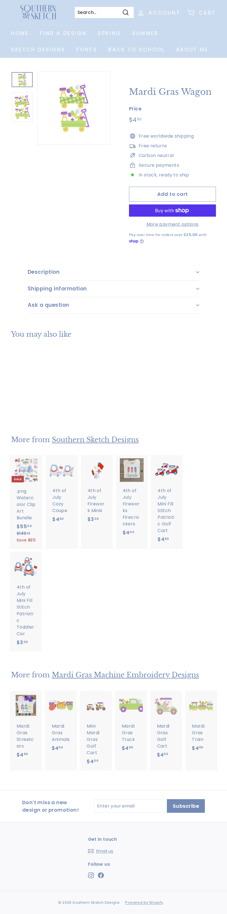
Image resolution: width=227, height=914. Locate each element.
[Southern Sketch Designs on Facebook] (101, 875)
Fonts (86, 49)
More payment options (172, 224)
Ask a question (48, 305)
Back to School (136, 49)
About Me (192, 49)
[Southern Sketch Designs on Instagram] (91, 875)
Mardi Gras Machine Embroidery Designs (125, 675)
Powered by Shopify (144, 902)
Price (135, 108)
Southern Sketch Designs (95, 440)
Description (44, 272)
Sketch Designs (38, 49)
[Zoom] (74, 108)
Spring (109, 33)
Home (20, 33)
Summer (145, 33)
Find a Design (63, 33)
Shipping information (57, 288)
